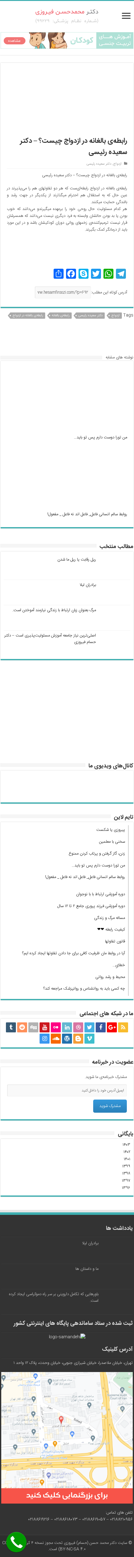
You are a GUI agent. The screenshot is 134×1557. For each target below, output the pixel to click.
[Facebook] (101, 1027)
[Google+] (112, 1027)
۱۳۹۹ (126, 1166)
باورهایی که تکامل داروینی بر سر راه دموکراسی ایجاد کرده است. (53, 1297)
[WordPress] (67, 1039)
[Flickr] (56, 1027)
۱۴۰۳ (126, 1144)
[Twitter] (89, 1027)
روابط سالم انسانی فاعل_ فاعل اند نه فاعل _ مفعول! (87, 514)
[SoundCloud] (56, 1039)
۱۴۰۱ (127, 1159)
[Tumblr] (11, 1027)
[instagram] (45, 1039)
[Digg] (33, 1027)
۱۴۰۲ (126, 1152)
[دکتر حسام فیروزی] (67, 17)
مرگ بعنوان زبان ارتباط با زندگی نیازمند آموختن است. (54, 610)
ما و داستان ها (86, 1268)
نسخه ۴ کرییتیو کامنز (27, 1543)
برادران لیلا (87, 584)
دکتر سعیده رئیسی (99, 164)
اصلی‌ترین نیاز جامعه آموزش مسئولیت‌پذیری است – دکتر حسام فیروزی (50, 639)
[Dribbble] (78, 1027)
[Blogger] (78, 1039)
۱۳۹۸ (126, 1173)
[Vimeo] (89, 1039)
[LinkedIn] (67, 1027)
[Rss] (123, 1027)
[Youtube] (45, 1027)
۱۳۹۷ (126, 1180)
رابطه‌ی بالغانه (60, 315)
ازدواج (117, 164)
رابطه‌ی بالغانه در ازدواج (27, 315)
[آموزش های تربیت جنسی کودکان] (67, 40)
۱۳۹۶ (126, 1188)
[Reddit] (22, 1027)
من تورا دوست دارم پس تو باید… (100, 437)
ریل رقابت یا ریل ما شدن (76, 559)
